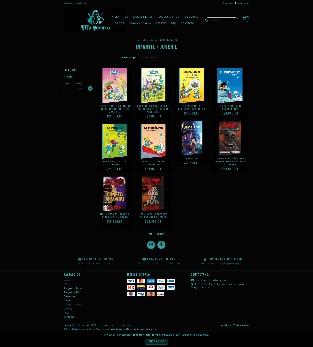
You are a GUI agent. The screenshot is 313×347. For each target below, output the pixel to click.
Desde (66, 83)
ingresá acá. (116, 329)
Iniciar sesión (243, 3)
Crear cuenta (228, 3)
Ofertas (161, 23)
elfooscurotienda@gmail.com (78, 3)
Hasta (78, 83)
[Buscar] (206, 19)
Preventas (190, 16)
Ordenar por (129, 57)
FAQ (173, 23)
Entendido (156, 341)
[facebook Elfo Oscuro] (161, 245)
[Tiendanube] (235, 326)
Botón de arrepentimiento (141, 329)
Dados (119, 23)
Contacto (187, 23)
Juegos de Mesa (143, 16)
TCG (125, 16)
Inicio (115, 16)
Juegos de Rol (169, 16)
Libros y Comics (139, 23)
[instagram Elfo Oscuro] (151, 245)
